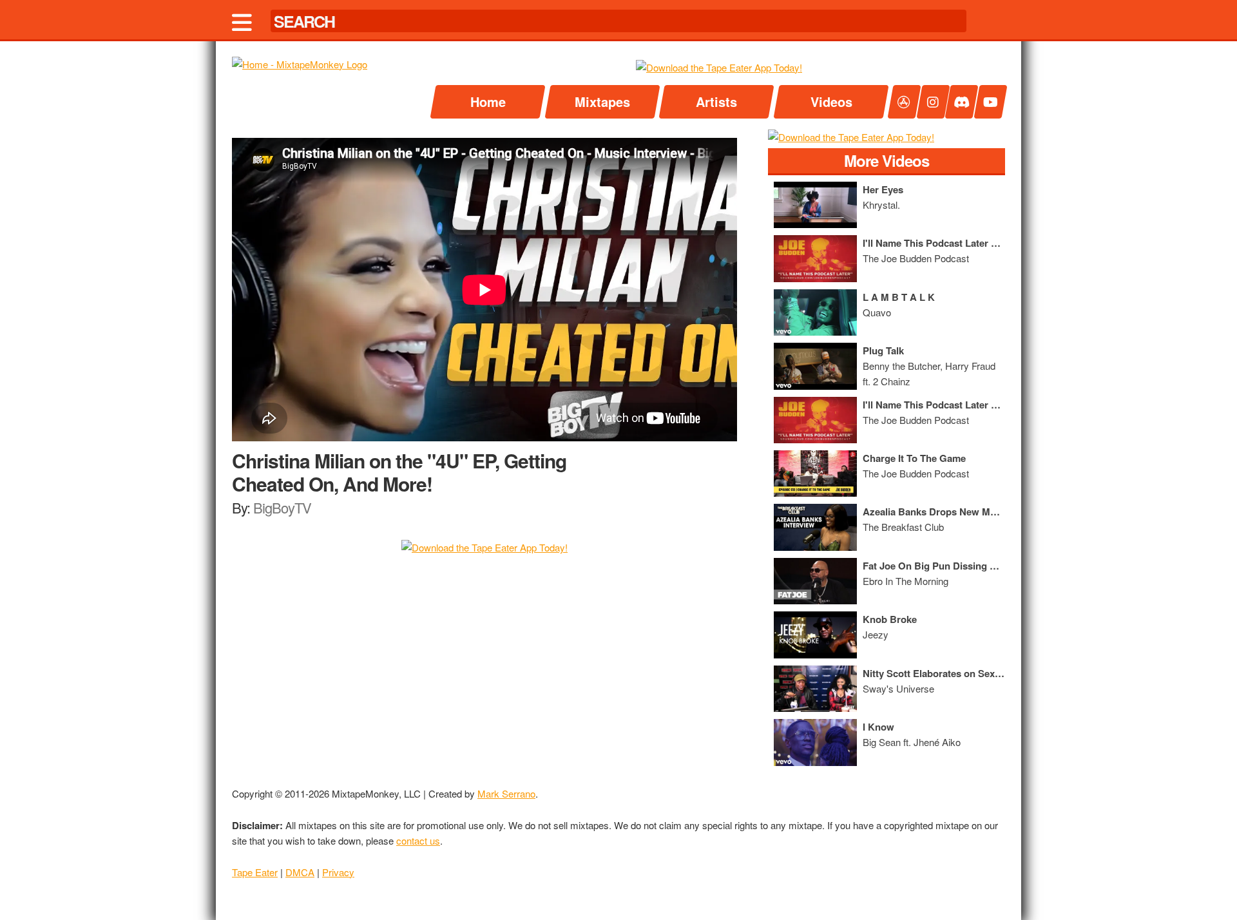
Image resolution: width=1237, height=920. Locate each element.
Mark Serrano (506, 793)
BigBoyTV (282, 507)
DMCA (299, 872)
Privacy (338, 872)
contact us (418, 840)
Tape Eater (255, 872)
